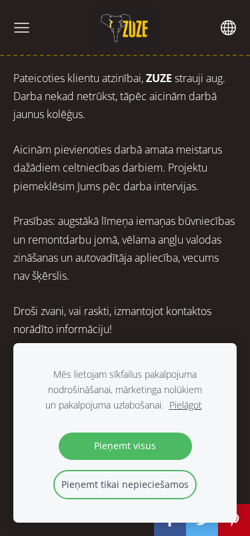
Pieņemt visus (125, 445)
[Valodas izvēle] (228, 27)
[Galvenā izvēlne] (21, 27)
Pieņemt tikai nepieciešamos (125, 484)
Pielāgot (185, 404)
